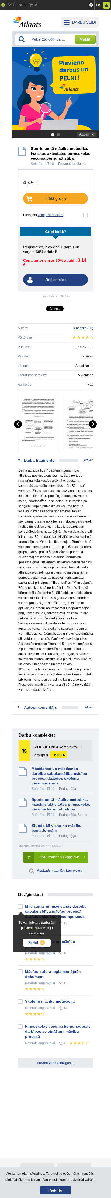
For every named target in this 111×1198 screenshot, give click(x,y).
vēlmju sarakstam (50, 215)
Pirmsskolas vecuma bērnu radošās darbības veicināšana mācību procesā (58, 1031)
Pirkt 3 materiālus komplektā (59, 857)
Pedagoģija (66, 164)
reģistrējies (33, 247)
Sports (81, 164)
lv (98, 5)
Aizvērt (84, 134)
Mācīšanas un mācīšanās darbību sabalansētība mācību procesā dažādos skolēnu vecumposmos (59, 775)
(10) (83, 328)
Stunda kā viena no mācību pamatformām (57, 827)
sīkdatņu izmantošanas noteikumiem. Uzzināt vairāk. (56, 1180)
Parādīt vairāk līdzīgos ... (55, 1063)
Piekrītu (55, 1190)
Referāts (37, 164)
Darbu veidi (84, 22)
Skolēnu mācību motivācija (50, 1001)
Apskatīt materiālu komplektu (59, 870)
